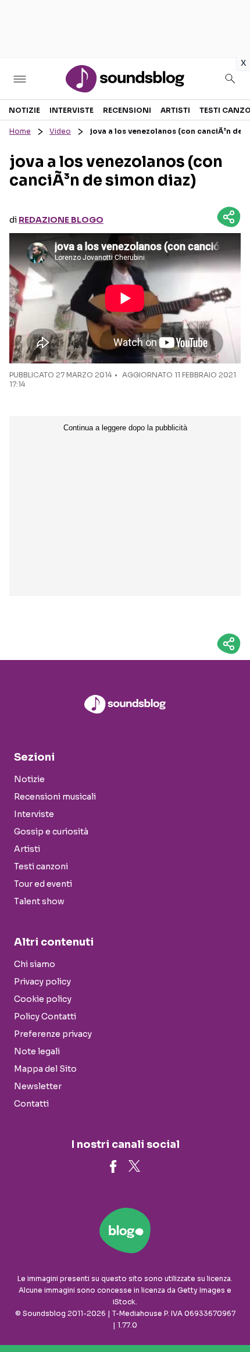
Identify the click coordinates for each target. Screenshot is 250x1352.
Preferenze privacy (53, 1034)
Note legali (37, 1051)
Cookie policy (43, 999)
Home (20, 131)
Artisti (175, 110)
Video (60, 131)
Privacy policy (42, 981)
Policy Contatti (45, 1016)
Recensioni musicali (55, 796)
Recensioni (127, 110)
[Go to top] (226, 1313)
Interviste (71, 110)
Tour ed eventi (43, 884)
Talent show (39, 901)
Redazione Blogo (61, 220)
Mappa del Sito (45, 1069)
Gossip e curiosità (51, 831)
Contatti (31, 1103)
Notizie (24, 110)
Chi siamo (34, 964)
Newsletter (38, 1086)
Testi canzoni (41, 866)
